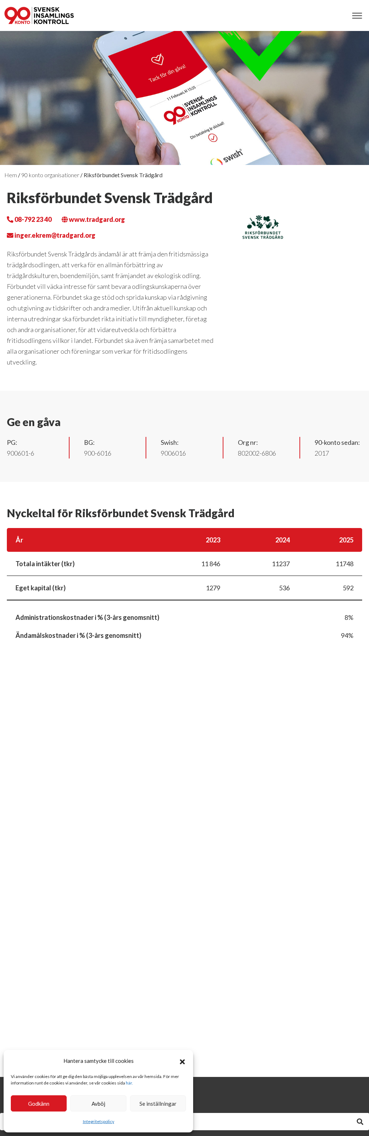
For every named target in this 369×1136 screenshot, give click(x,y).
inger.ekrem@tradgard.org (54, 235)
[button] (182, 1060)
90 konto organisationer (50, 174)
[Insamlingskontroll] (39, 15)
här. (129, 1083)
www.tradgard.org (96, 219)
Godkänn (38, 1103)
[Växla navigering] (357, 16)
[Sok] (360, 1121)
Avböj (98, 1103)
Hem (10, 174)
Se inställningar (158, 1103)
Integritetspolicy (98, 1121)
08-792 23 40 (32, 219)
